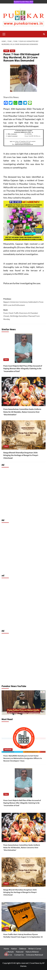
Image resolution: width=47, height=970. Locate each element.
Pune (12, 51)
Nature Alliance (32, 952)
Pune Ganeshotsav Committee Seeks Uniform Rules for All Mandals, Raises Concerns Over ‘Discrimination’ (22, 412)
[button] (4, 34)
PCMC (6, 51)
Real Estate (7, 750)
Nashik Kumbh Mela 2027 (23, 2)
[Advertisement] (23, 492)
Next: (21, 315)
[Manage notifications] (6, 954)
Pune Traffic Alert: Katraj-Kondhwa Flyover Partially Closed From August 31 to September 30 (23, 935)
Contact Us (19, 955)
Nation (14, 948)
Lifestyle (10, 952)
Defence (22, 948)
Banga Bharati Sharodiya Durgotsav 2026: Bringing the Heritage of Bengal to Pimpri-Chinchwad (20, 455)
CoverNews (34, 963)
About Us (8, 955)
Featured (19, 952)
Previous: (23, 302)
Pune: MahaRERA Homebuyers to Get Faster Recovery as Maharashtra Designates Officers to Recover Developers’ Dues (22, 758)
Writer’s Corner (34, 948)
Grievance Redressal (34, 955)
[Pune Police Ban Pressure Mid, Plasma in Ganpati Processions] (24, 702)
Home (6, 948)
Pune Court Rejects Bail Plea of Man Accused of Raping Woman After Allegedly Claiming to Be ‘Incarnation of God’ (22, 369)
